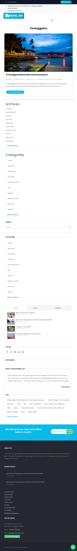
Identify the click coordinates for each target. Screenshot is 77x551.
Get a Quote (66, 2)
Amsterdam (11, 171)
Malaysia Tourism (49, 79)
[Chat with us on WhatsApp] (73, 547)
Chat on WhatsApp (12, 537)
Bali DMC (7, 505)
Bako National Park (13, 182)
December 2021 (10, 130)
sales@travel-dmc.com (16, 533)
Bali (9, 188)
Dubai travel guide (27, 408)
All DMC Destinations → (12, 513)
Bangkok (10, 193)
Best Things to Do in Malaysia (55, 404)
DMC (8, 408)
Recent (35, 308)
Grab (23, 412)
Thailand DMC (8, 497)
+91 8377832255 (12, 2)
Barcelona (11, 204)
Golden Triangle (12, 412)
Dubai (16, 408)
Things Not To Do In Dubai (23, 327)
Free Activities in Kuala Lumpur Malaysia (50, 408)
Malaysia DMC (8, 494)
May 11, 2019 (30, 79)
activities (10, 404)
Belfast (10, 209)
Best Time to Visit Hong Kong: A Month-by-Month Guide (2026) (25, 482)
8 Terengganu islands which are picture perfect (27, 74)
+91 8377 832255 (14, 530)
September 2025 (11, 112)
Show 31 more (12, 416)
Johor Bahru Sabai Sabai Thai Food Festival (28, 334)
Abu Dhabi (11, 166)
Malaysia (40, 79)
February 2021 (10, 137)
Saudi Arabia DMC (9, 508)
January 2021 (9, 141)
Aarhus (10, 160)
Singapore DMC (9, 492)
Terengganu (59, 79)
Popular (16, 308)
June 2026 (9, 109)
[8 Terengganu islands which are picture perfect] (38, 52)
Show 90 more (12, 215)
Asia (18, 404)
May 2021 (8, 134)
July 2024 (8, 116)
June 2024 (9, 119)
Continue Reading (15, 92)
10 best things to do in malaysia (58, 400)
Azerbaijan (11, 177)
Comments (58, 308)
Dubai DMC (7, 500)
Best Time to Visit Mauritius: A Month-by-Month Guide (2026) (34, 320)
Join (69, 431)
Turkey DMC (7, 510)
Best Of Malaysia (35, 404)
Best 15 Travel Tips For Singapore (25, 313)
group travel (32, 412)
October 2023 (10, 127)
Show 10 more (12, 146)
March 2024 (9, 123)
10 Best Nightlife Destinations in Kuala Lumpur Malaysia (25, 400)
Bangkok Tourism (13, 198)
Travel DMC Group (18, 79)
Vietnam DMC (8, 502)
